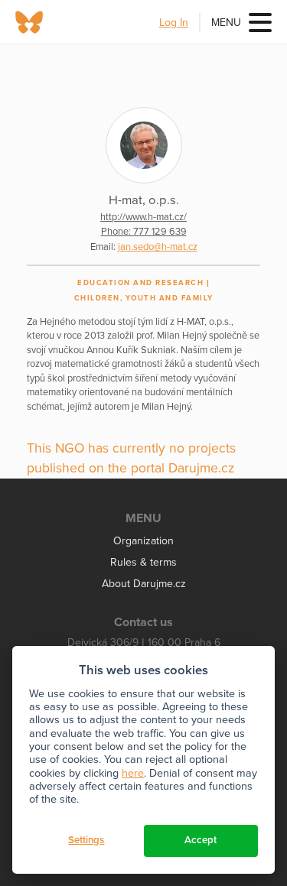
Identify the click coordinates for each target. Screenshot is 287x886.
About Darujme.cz (144, 583)
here (133, 773)
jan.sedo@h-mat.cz (157, 247)
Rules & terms (143, 562)
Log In (173, 22)
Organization (143, 540)
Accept (200, 840)
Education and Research (140, 282)
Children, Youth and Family (144, 298)
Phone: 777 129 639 (144, 232)
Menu (226, 22)
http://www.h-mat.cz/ (143, 217)
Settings (86, 840)
